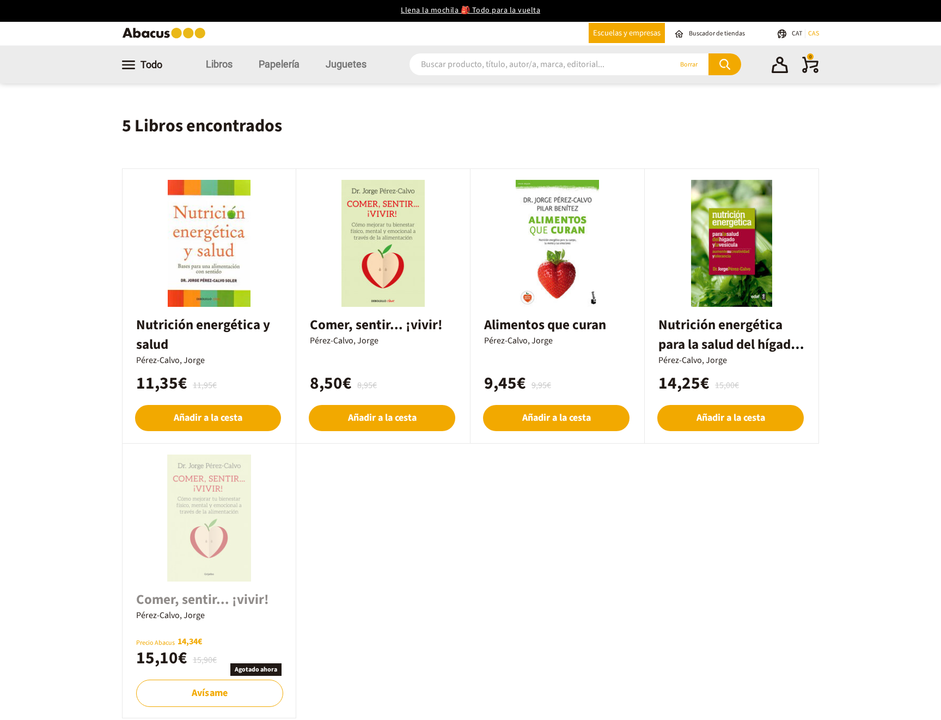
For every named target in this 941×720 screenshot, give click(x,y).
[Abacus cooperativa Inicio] (166, 37)
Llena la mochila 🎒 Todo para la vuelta (470, 10)
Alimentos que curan (545, 325)
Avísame (210, 693)
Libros (219, 64)
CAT (797, 33)
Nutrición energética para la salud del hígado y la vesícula (728, 344)
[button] (780, 66)
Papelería (279, 64)
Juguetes (346, 64)
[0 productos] (810, 71)
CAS (813, 33)
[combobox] (526, 64)
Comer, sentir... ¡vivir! (376, 325)
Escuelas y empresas (627, 33)
